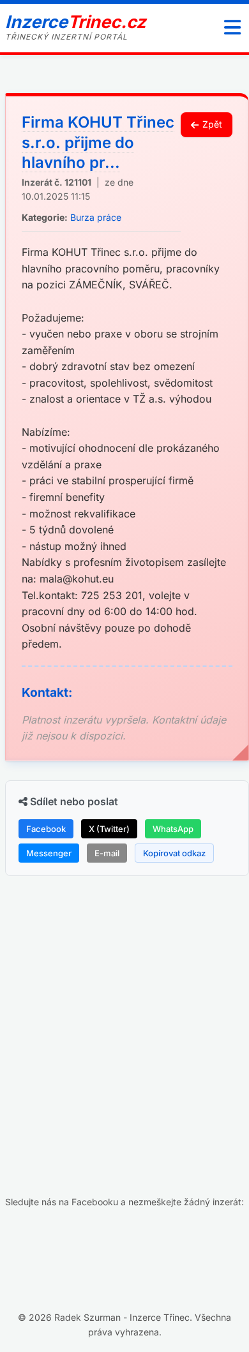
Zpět (212, 124)
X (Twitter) (109, 829)
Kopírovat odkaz (174, 853)
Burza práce (95, 217)
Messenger (49, 853)
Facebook (46, 829)
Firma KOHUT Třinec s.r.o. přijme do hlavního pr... (98, 142)
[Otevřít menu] (232, 28)
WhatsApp (173, 829)
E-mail (106, 853)
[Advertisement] (124, 1013)
